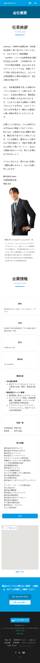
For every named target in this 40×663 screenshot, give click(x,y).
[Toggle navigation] (30, 3)
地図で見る (20, 571)
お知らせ (32, 640)
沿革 (20, 516)
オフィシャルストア (29, 643)
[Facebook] (15, 653)
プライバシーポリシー (26, 646)
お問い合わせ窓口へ (20, 602)
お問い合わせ (12, 645)
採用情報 (16, 643)
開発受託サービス (20, 640)
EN (35, 3)
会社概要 (7, 643)
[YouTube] (23, 653)
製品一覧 (8, 640)
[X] (32, 240)
